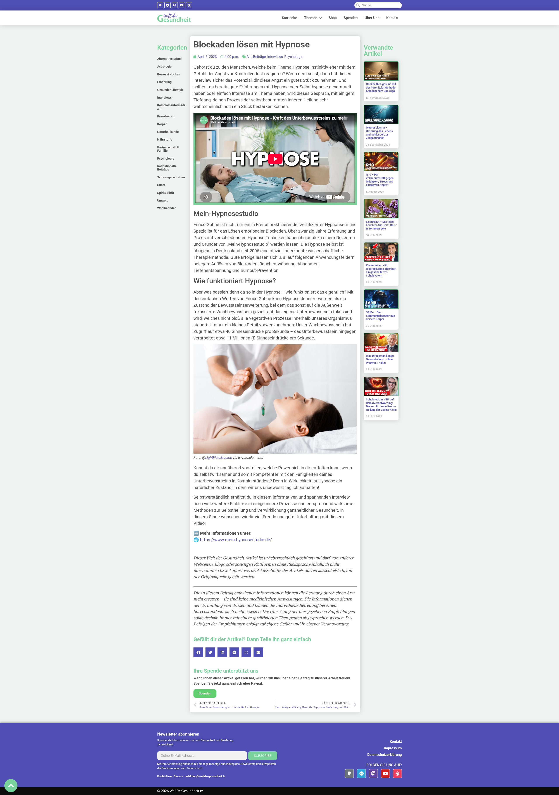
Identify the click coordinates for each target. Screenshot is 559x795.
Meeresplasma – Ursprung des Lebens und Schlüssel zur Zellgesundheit (379, 132)
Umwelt (162, 200)
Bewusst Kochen (168, 74)
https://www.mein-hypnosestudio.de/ (236, 539)
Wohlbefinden (166, 208)
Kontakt (392, 18)
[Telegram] (167, 5)
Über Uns (372, 18)
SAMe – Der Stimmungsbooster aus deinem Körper (380, 316)
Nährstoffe (164, 139)
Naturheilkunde (168, 132)
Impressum (393, 748)
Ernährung (164, 82)
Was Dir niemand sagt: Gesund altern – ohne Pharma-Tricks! (380, 359)
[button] (198, 652)
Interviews (164, 97)
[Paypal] (160, 5)
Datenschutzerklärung (384, 755)
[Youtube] (182, 5)
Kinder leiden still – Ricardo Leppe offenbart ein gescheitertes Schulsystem (381, 270)
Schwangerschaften (171, 177)
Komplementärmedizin (171, 106)
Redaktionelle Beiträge (167, 167)
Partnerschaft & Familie (168, 149)
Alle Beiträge (256, 57)
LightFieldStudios (218, 458)
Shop (333, 18)
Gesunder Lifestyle (170, 90)
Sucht (161, 185)
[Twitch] (175, 5)
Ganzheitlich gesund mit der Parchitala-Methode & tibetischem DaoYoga (381, 87)
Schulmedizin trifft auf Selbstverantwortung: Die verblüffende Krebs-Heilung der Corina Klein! (381, 404)
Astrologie (164, 66)
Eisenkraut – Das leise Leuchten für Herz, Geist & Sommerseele (381, 225)
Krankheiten (165, 116)
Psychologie (165, 158)
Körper (162, 124)
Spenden (351, 18)
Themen (310, 18)
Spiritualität (165, 193)
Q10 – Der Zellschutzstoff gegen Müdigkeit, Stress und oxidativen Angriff (379, 179)
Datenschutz (195, 768)
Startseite (289, 18)
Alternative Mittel (169, 59)
